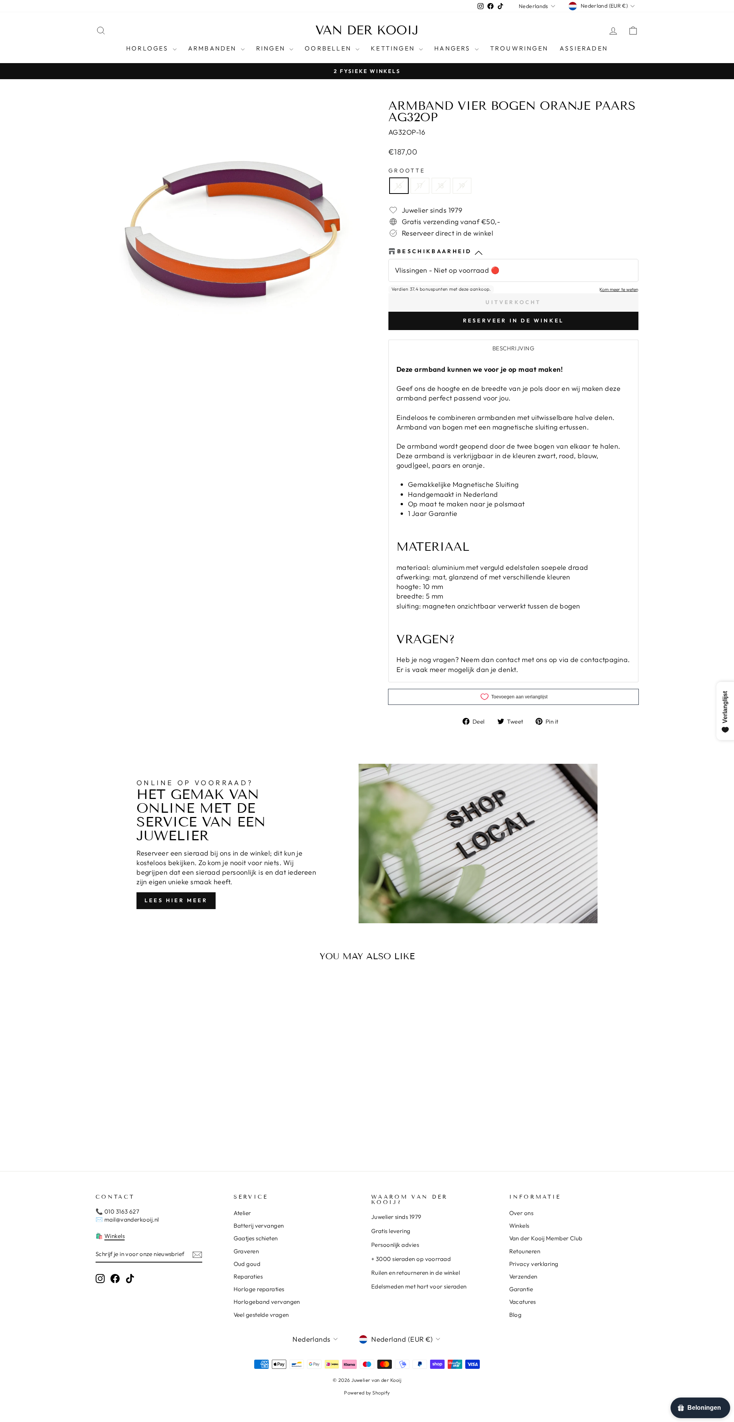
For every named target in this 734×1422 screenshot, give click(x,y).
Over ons (521, 1213)
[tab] (513, 348)
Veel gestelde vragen (261, 1314)
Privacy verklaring (534, 1263)
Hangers (453, 48)
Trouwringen (519, 48)
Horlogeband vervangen (267, 1301)
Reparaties (248, 1276)
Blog (515, 1314)
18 (441, 185)
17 (420, 185)
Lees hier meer (176, 900)
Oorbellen (329, 48)
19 (462, 185)
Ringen (271, 48)
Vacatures (522, 1301)
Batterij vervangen (259, 1225)
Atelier (242, 1213)
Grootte (406, 170)
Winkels (114, 1236)
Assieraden (584, 48)
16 (399, 185)
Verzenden (523, 1276)
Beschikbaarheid (434, 251)
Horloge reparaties (259, 1289)
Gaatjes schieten (256, 1238)
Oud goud (247, 1263)
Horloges (148, 48)
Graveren (246, 1251)
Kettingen (394, 48)
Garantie (521, 1289)
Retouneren (525, 1251)
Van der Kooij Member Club (546, 1238)
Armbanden (213, 48)
